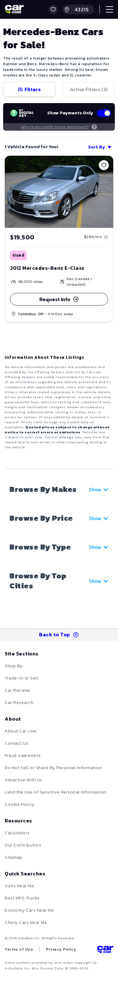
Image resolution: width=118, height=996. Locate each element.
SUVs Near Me (19, 886)
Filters (33, 89)
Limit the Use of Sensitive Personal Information (55, 792)
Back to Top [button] (54, 634)
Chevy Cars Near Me (26, 922)
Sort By (96, 147)
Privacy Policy (61, 949)
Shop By (14, 666)
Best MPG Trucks (22, 898)
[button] (53, 9)
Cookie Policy (20, 804)
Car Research (19, 702)
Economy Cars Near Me (29, 910)
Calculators (17, 833)
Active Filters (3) (89, 89)
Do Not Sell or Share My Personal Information (53, 767)
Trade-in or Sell (21, 678)
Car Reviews (18, 690)
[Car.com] (14, 9)
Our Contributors (23, 845)
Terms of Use (19, 949)
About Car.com (21, 731)
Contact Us (16, 743)
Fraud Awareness (23, 755)
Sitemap (13, 857)
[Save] (104, 165)
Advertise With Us (23, 780)
